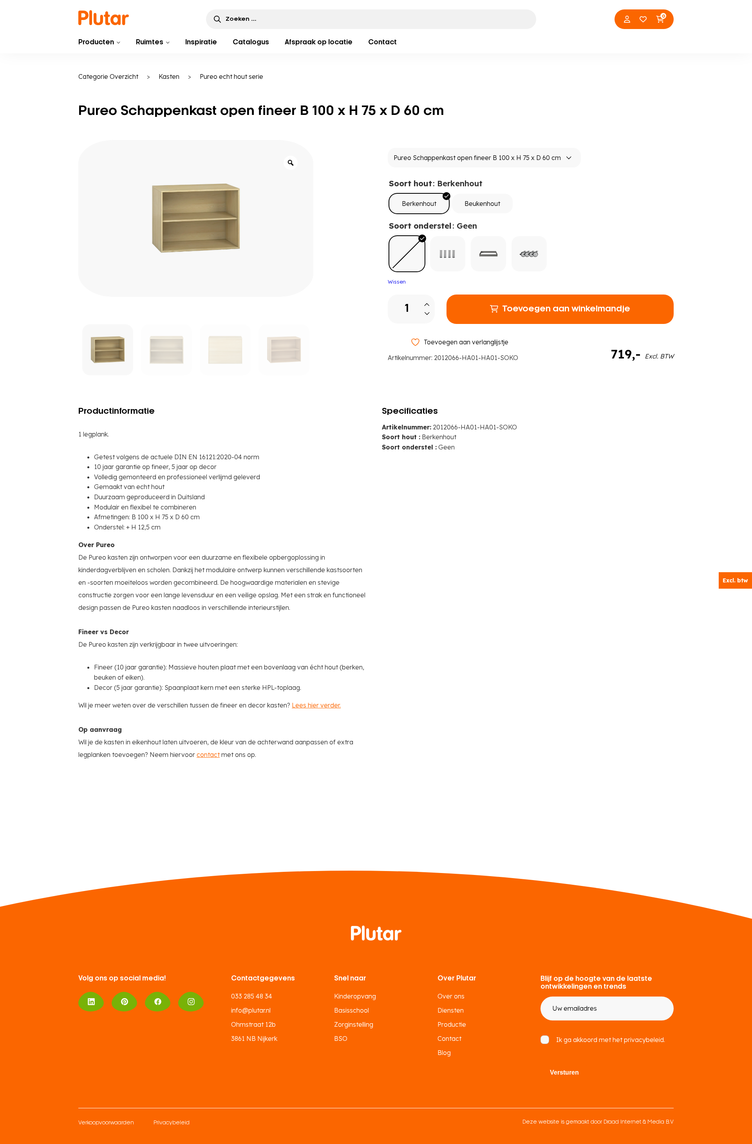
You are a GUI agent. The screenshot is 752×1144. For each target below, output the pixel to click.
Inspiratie (201, 42)
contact (208, 754)
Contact (382, 42)
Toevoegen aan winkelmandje (566, 309)
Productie (451, 1024)
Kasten (169, 76)
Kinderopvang (355, 996)
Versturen (564, 1072)
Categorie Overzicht (108, 76)
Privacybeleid (172, 1123)
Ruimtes (149, 42)
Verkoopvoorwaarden (106, 1123)
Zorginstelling (353, 1024)
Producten (96, 42)
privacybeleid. (644, 1040)
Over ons (451, 996)
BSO (340, 1038)
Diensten (450, 1010)
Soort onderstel (420, 226)
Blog (444, 1053)
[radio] (419, 203)
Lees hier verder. (316, 705)
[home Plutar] (103, 17)
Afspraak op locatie (318, 42)
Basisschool (351, 1010)
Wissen (397, 281)
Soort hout (410, 183)
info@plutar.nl (251, 1010)
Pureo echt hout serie (231, 76)
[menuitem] (99, 42)
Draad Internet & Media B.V (639, 1122)
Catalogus (251, 42)
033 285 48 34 (251, 996)
